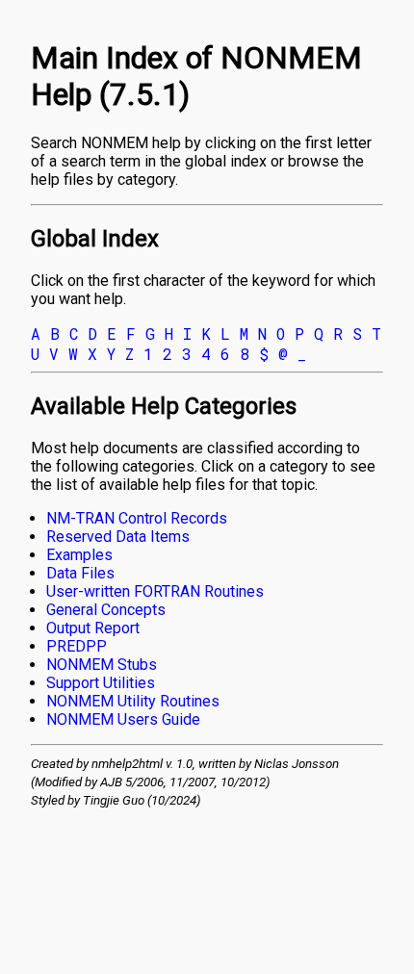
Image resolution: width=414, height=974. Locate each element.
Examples (79, 555)
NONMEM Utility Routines (133, 701)
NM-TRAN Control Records (136, 518)
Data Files (80, 573)
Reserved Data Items (118, 536)
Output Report (93, 628)
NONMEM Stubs (101, 664)
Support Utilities (100, 683)
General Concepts (106, 610)
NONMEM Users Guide (123, 719)
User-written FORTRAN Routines (155, 591)
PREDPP (76, 646)
